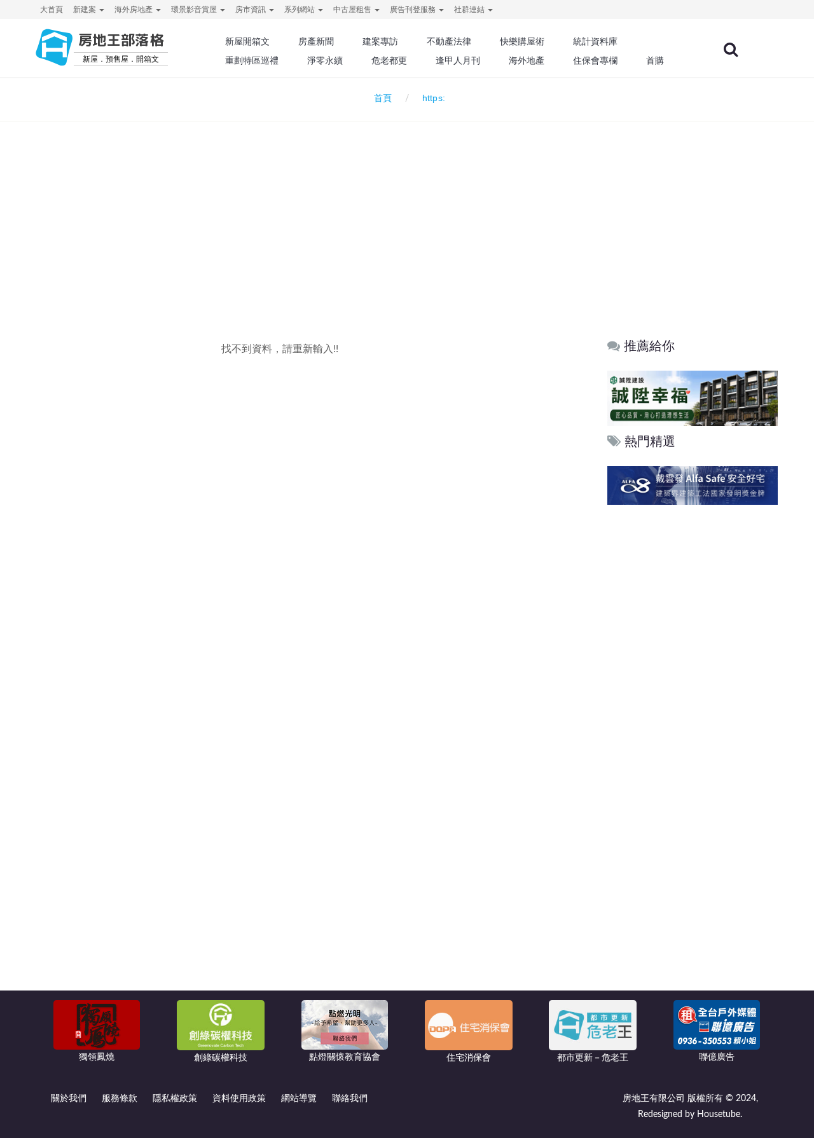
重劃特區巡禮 (252, 60)
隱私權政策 (175, 1098)
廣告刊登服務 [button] (414, 9)
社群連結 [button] (470, 9)
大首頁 (51, 9)
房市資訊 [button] (251, 9)
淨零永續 (325, 60)
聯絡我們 (350, 1098)
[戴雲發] (692, 485)
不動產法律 (449, 41)
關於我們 (68, 1098)
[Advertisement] (407, 207)
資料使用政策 (239, 1098)
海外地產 (526, 60)
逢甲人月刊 (458, 60)
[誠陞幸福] (692, 397)
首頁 (380, 98)
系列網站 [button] (300, 9)
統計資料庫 (595, 41)
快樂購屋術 (522, 41)
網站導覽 (299, 1098)
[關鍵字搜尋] (730, 49)
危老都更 (389, 60)
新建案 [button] (85, 9)
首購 (655, 60)
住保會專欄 (595, 60)
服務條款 (119, 1098)
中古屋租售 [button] (353, 9)
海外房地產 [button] (134, 9)
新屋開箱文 (247, 41)
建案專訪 (380, 41)
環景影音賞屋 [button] (195, 9)
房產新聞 (316, 41)
